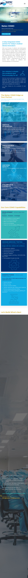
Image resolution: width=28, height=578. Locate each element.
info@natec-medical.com (11, 498)
